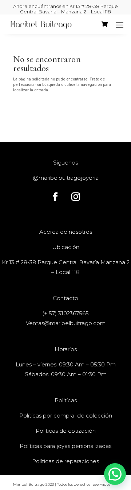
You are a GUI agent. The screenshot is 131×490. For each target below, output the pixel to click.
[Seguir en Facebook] (55, 196)
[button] (115, 474)
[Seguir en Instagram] (75, 196)
